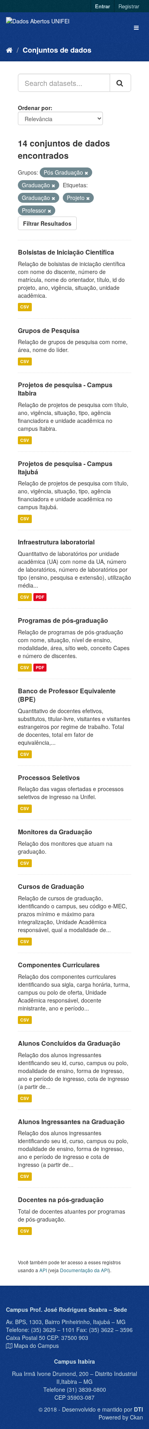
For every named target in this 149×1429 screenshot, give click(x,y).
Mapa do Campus (36, 1345)
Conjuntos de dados (57, 50)
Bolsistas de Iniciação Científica (66, 252)
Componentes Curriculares (59, 964)
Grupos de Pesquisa (48, 330)
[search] (120, 83)
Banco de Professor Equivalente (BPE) (67, 695)
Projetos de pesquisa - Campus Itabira (65, 389)
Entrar (102, 6)
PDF (40, 597)
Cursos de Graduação (51, 886)
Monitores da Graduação (55, 831)
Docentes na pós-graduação (61, 1199)
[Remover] (86, 172)
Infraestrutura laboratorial (56, 541)
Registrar (128, 6)
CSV (24, 307)
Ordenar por (34, 108)
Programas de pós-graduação (63, 620)
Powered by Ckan (121, 1417)
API (43, 1270)
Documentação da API (84, 1270)
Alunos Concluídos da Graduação (69, 1043)
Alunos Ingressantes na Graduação (71, 1121)
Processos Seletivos (49, 777)
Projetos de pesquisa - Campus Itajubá (65, 467)
